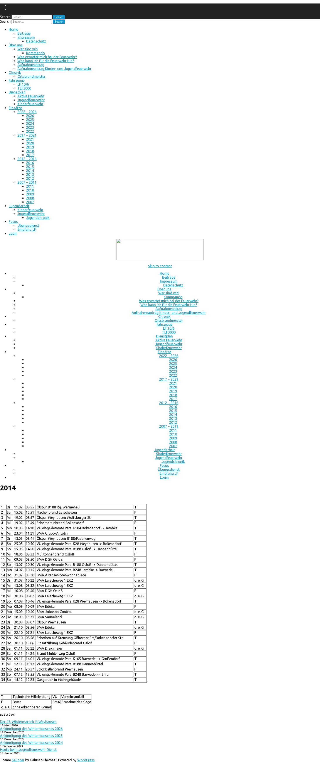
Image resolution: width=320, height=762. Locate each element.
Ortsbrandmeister (31, 76)
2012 (30, 178)
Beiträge (23, 33)
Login (13, 233)
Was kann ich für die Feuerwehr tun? (45, 61)
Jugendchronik (37, 218)
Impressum (26, 37)
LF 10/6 (23, 84)
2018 (30, 151)
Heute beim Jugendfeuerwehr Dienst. (28, 750)
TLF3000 (24, 88)
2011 (30, 186)
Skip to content (160, 266)
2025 (30, 120)
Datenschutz (36, 41)
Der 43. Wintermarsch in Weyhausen (28, 722)
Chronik (15, 73)
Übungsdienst (28, 225)
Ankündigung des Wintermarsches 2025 (31, 736)
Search (5, 17)
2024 (30, 123)
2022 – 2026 (27, 112)
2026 (30, 116)
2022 (30, 131)
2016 (30, 163)
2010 (30, 190)
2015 (30, 167)
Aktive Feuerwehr (30, 96)
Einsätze (15, 108)
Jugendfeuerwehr (31, 100)
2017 (30, 155)
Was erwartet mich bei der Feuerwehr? (47, 57)
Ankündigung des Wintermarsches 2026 (31, 729)
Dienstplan (17, 92)
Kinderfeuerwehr (30, 104)
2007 (30, 202)
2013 (30, 174)
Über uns (16, 45)
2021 (30, 139)
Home (13, 29)
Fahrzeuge (17, 80)
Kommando (35, 53)
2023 (30, 127)
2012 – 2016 (27, 159)
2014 (30, 171)
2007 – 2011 (27, 182)
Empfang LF (26, 229)
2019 (30, 147)
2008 (30, 198)
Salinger (18, 760)
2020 (30, 143)
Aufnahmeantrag (30, 65)
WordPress (86, 760)
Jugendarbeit (19, 206)
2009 (30, 194)
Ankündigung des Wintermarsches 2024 (31, 743)
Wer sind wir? (27, 49)
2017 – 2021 (27, 135)
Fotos (13, 222)
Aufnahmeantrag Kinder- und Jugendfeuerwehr (54, 69)
